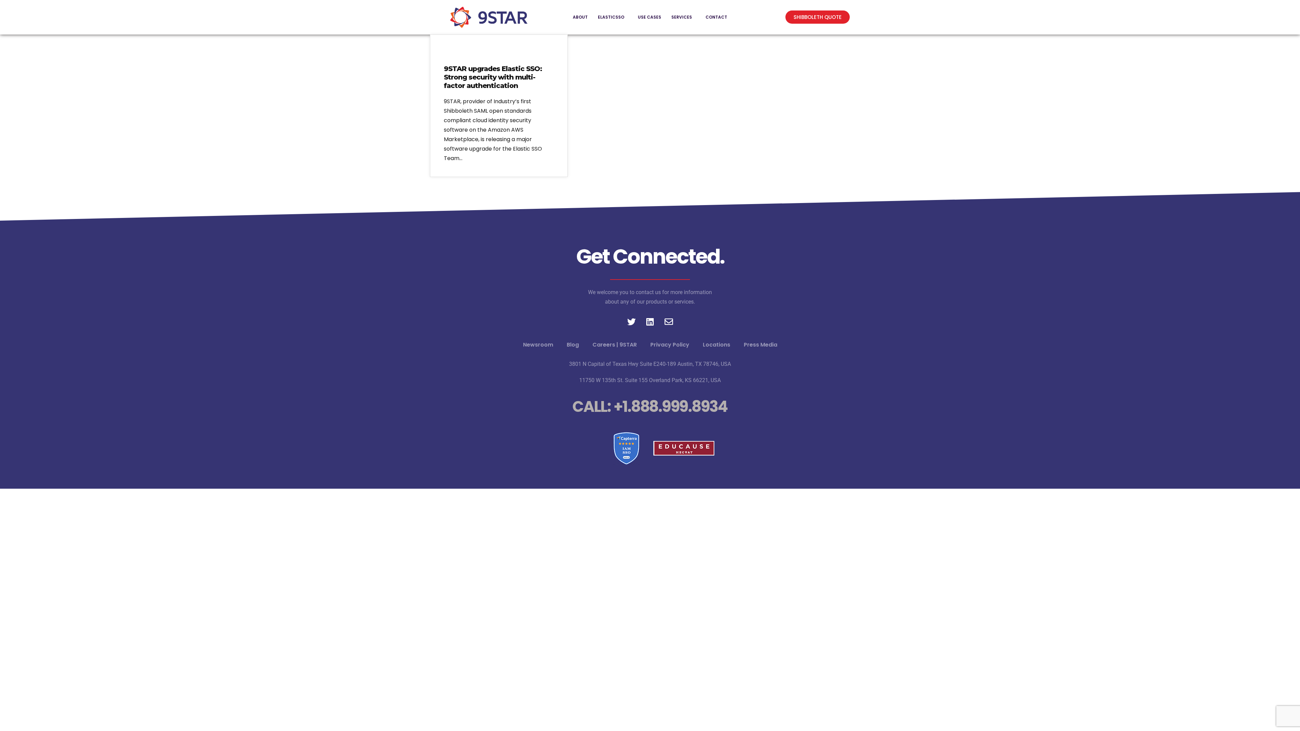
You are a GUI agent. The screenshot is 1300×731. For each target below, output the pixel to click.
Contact (716, 17)
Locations (716, 345)
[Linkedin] (650, 321)
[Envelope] (668, 321)
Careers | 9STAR (614, 345)
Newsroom (538, 345)
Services (681, 17)
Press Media (760, 345)
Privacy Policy (669, 345)
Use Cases (649, 17)
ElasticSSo (611, 17)
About (580, 17)
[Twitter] (631, 321)
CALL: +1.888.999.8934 (650, 406)
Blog (573, 345)
